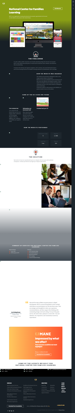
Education (52, 387)
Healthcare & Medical (46, 390)
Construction (44, 387)
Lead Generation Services (12, 399)
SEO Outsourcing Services (12, 401)
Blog (63, 390)
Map (49, 406)
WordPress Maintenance (12, 396)
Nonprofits (52, 385)
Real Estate (52, 389)
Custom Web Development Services (14, 387)
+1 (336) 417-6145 (43, 352)
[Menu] (73, 1)
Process (63, 388)
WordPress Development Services (30, 385)
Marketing (44, 385)
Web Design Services (27, 387)
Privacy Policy (61, 410)
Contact (63, 392)
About (63, 386)
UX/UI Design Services (28, 389)
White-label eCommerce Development (12, 394)
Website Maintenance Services (29, 393)
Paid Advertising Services (28, 399)
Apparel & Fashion (45, 392)
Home (63, 383)
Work (62, 384)
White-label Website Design (12, 389)
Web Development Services (12, 385)
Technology (52, 390)
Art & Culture (44, 389)
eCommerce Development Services (14, 390)
